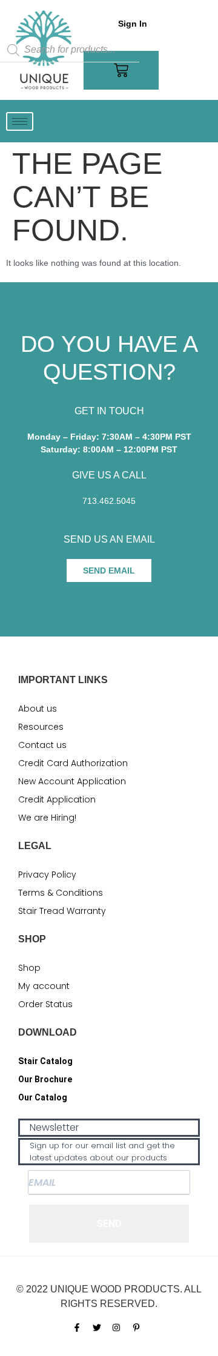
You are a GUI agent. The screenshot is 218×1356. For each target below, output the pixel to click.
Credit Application (57, 799)
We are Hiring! (47, 818)
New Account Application (72, 781)
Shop (29, 968)
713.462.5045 (109, 501)
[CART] (121, 70)
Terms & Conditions (60, 893)
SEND (109, 1223)
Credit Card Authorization (73, 763)
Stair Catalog (45, 1061)
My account (44, 986)
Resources (41, 727)
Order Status (45, 1004)
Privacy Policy (47, 874)
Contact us (42, 745)
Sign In (132, 23)
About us (37, 709)
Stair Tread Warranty (62, 911)
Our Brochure (45, 1079)
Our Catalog (42, 1097)
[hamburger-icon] (19, 121)
